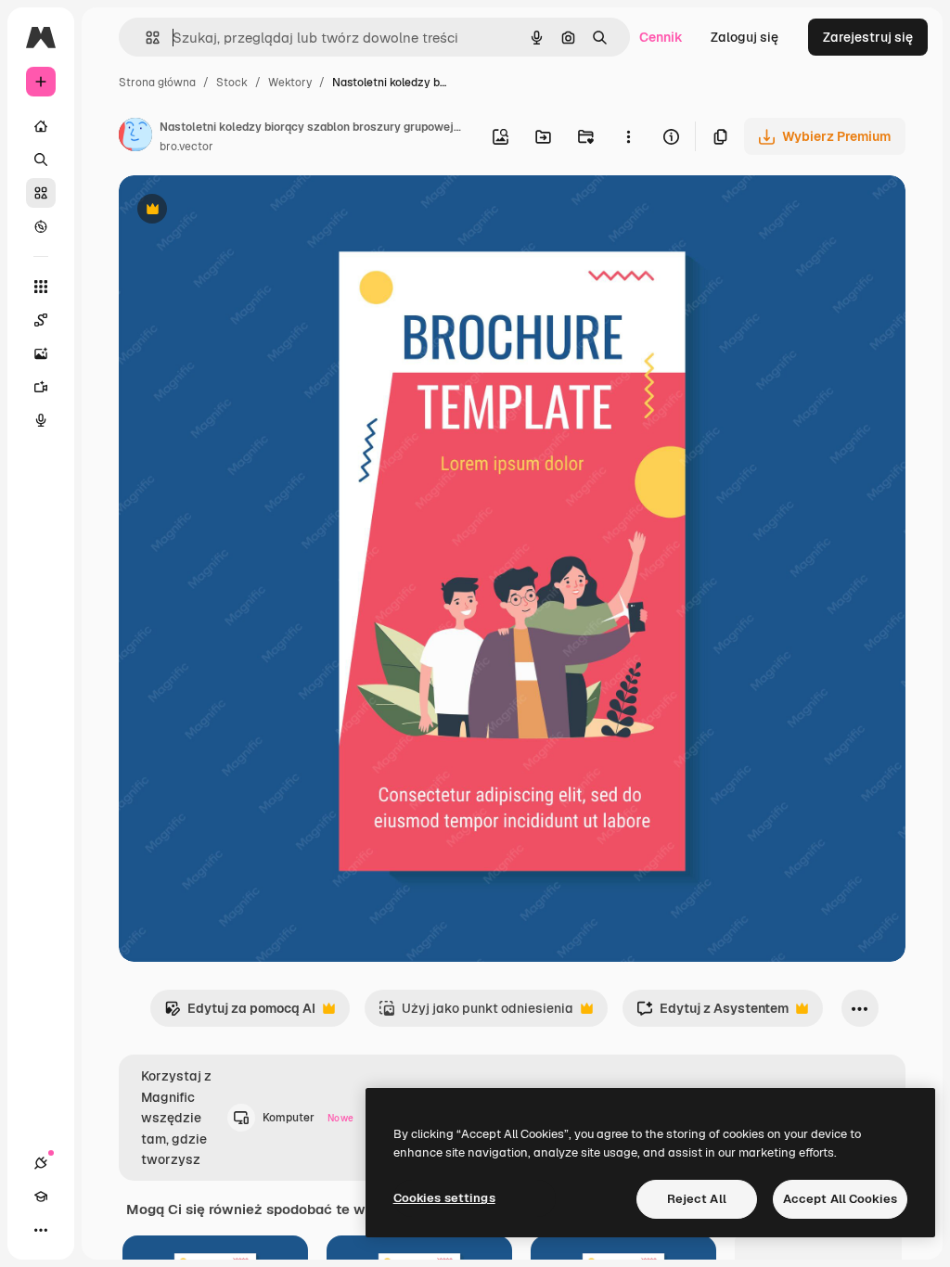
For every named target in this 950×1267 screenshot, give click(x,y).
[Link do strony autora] (135, 137)
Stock (232, 82)
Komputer (308, 1117)
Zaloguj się (744, 37)
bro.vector (186, 146)
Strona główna (157, 82)
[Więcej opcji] (628, 136)
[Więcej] (41, 1230)
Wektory (290, 82)
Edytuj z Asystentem (712, 1013)
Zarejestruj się (868, 37)
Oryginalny (247, 211)
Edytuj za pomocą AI (239, 1013)
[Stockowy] (41, 193)
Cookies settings (444, 1198)
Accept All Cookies (840, 1199)
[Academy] (41, 1196)
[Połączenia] (41, 1163)
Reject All (696, 1199)
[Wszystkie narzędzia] (41, 286)
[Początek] (41, 126)
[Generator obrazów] (41, 353)
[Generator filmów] (41, 387)
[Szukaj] (41, 159)
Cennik (661, 37)
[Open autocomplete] (145, 38)
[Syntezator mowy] (41, 420)
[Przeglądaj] (41, 226)
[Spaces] (41, 320)
